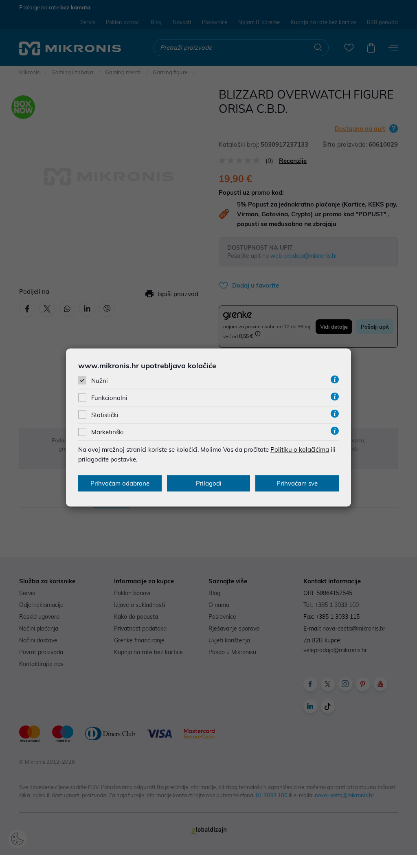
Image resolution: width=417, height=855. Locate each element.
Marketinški (107, 432)
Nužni (99, 380)
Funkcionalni (109, 398)
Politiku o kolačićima (299, 449)
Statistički (105, 415)
